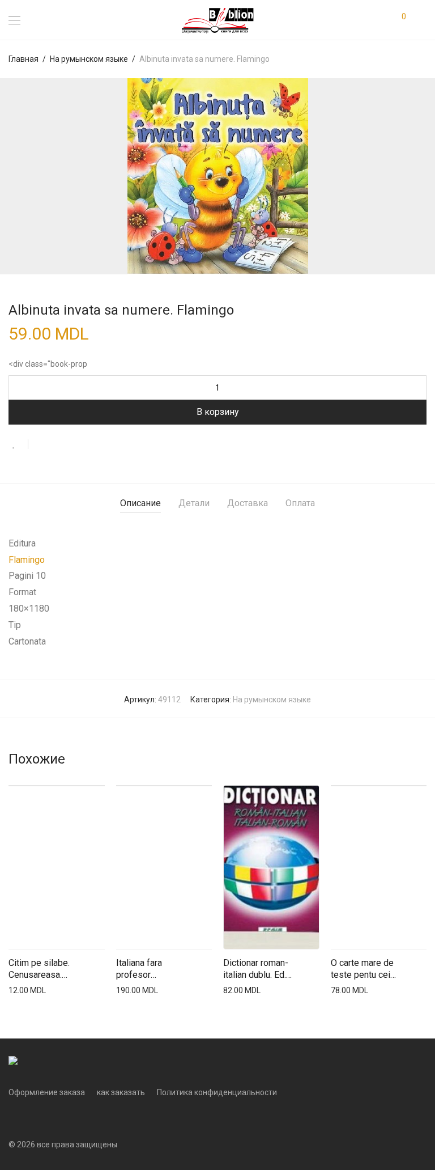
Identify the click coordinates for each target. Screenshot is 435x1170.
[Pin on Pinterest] (74, 445)
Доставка (247, 503)
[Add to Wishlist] (18, 444)
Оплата (300, 503)
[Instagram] (29, 1117)
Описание (140, 503)
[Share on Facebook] (41, 445)
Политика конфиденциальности (217, 1092)
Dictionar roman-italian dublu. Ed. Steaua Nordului (255, 969)
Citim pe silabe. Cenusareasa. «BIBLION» (39, 969)
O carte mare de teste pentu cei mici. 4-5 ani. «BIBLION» (362, 969)
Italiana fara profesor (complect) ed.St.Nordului (143, 969)
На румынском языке (89, 58)
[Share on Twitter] (57, 445)
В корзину (218, 411)
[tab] (140, 503)
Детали (194, 503)
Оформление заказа (46, 1092)
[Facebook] (11, 1117)
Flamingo (26, 559)
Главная (23, 58)
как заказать (121, 1092)
